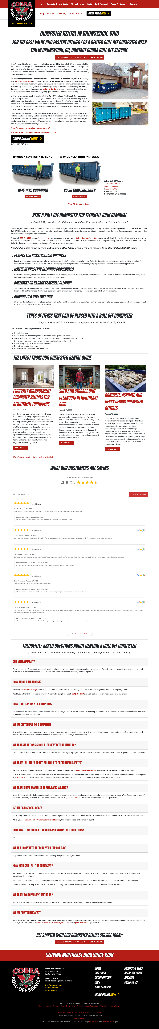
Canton (56, 1006)
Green (79, 1006)
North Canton (115, 1006)
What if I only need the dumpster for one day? (39, 848)
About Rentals (77, 4)
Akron (40, 1006)
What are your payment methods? (33, 895)
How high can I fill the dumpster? (33, 866)
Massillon (104, 1006)
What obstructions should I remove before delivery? (44, 745)
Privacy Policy (79, 1018)
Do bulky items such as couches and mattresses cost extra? (48, 830)
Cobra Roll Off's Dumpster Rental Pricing (42, 820)
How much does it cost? (27, 682)
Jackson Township (91, 1006)
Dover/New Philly (68, 1006)
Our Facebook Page (53, 985)
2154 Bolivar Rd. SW (112, 183)
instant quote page (28, 689)
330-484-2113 (21, 23)
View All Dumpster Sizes (79, 204)
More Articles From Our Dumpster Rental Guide (32, 457)
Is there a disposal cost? (27, 808)
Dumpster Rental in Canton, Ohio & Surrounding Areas (79, 1012)
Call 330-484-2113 (64, 57)
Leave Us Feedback (139, 494)
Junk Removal (101, 4)
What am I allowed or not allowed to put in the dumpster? (47, 763)
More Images (34, 196)
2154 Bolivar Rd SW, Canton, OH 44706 (53, 923)
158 (85, 634)
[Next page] (90, 633)
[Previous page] (68, 633)
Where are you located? (27, 913)
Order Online (97, 13)
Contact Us (76, 13)
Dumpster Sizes (46, 13)
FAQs (89, 4)
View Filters (22, 494)
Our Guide (100, 973)
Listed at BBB (51, 990)
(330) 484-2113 (78, 694)
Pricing (62, 13)
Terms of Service (108, 1022)
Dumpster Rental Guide (57, 4)
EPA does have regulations (85, 770)
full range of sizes (24, 81)
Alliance (48, 1006)
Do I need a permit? (24, 662)
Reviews (133, 4)
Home (40, 4)
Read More (21, 447)
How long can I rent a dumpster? (32, 704)
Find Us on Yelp (51, 988)
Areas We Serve (118, 4)
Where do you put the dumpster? (32, 725)
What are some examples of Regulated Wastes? (40, 788)
